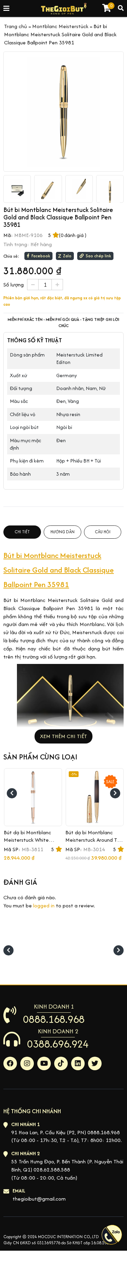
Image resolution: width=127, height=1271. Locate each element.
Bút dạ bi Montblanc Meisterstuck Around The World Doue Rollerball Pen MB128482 (94, 843)
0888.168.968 (54, 1019)
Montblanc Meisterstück (60, 26)
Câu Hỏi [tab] (102, 532)
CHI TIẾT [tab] (22, 532)
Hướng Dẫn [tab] (62, 532)
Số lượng (13, 284)
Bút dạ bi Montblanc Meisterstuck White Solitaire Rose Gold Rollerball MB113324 (28, 843)
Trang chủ (15, 26)
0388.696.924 (58, 1043)
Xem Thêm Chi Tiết (63, 736)
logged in (44, 905)
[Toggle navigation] (7, 9)
